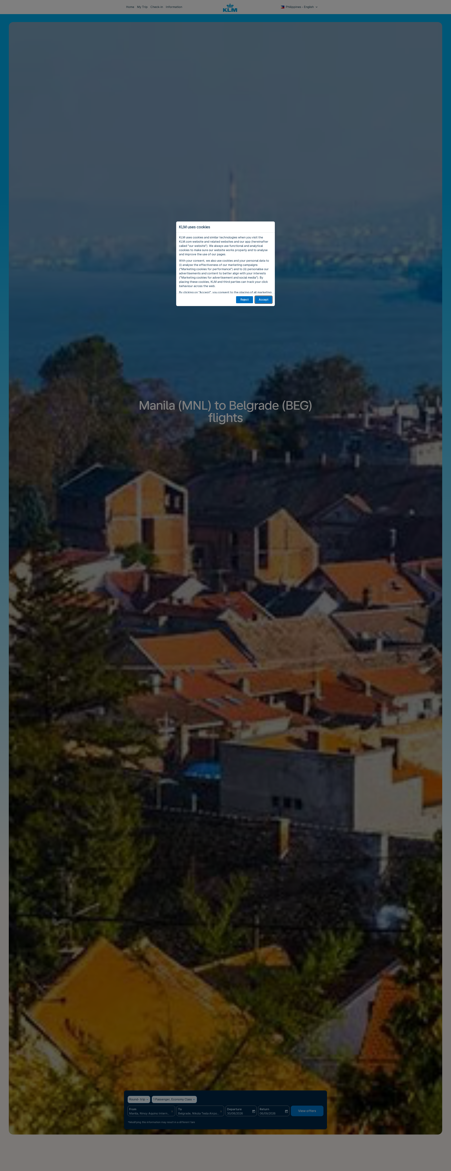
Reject (244, 299)
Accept (263, 299)
